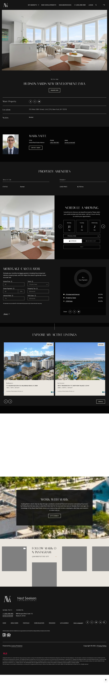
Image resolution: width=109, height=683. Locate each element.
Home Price (6, 281)
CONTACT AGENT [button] (36, 147)
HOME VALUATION (39, 623)
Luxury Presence (16, 646)
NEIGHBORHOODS (65, 5)
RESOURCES (52, 623)
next (10, 401)
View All (100, 401)
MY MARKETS (32, 5)
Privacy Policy (101, 646)
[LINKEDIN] (100, 622)
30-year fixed (33, 284)
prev (6, 401)
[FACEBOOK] (87, 622)
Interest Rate (7, 295)
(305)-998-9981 (54, 142)
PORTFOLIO (26, 623)
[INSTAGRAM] (91, 622)
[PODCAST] (104, 622)
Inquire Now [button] (54, 90)
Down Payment (7, 288)
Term (29, 281)
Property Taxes (71, 298)
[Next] (103, 226)
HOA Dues (31, 295)
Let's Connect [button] (54, 516)
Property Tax (32, 288)
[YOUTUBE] (96, 622)
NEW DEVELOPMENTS (48, 5)
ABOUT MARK (14, 623)
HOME (4, 623)
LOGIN (91, 5)
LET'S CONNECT (64, 623)
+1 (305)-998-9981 (80, 5)
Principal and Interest (73, 294)
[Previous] (60, 226)
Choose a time (72, 236)
